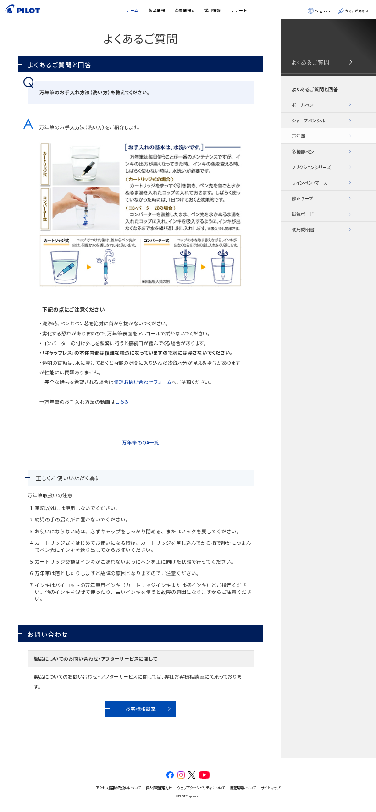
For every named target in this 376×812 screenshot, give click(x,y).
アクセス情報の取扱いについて (118, 787)
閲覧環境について (243, 787)
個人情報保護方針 (158, 787)
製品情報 (157, 10)
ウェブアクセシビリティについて (201, 787)
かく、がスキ (355, 10)
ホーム (132, 10)
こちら (122, 401)
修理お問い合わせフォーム (142, 382)
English (322, 10)
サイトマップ (270, 787)
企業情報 (183, 10)
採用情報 (212, 10)
